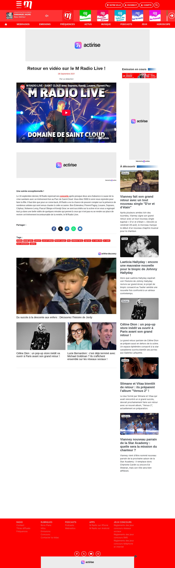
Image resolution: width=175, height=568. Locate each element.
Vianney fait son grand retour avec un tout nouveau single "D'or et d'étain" (137, 202)
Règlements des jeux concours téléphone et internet (124, 543)
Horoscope (163, 24)
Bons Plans (46, 525)
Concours (45, 534)
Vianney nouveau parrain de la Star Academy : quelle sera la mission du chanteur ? (138, 445)
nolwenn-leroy (77, 241)
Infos (43, 528)
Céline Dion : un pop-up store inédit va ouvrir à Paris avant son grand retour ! (137, 330)
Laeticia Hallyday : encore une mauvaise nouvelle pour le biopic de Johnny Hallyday (139, 267)
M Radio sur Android (99, 528)
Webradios (23, 24)
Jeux (144, 24)
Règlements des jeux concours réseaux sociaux (124, 528)
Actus (88, 24)
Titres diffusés (23, 528)
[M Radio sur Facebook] (76, 553)
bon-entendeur (22, 244)
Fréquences (67, 24)
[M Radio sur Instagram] (98, 553)
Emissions (45, 24)
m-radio (107, 241)
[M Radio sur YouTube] (91, 553)
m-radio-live (97, 241)
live (69, 241)
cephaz (33, 244)
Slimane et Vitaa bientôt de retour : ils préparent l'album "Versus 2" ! (137, 387)
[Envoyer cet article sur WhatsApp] (73, 230)
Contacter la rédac (50, 537)
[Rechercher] (156, 5)
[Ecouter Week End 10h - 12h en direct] (139, 75)
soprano (87, 241)
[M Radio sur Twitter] (83, 553)
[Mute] (47, 16)
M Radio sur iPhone (98, 525)
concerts (64, 196)
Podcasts (126, 24)
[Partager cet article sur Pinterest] (66, 230)
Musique (106, 24)
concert (37, 241)
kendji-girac (28, 241)
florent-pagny (60, 241)
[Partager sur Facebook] (53, 230)
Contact (20, 525)
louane (19, 241)
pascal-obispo (47, 241)
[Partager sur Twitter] (60, 230)
